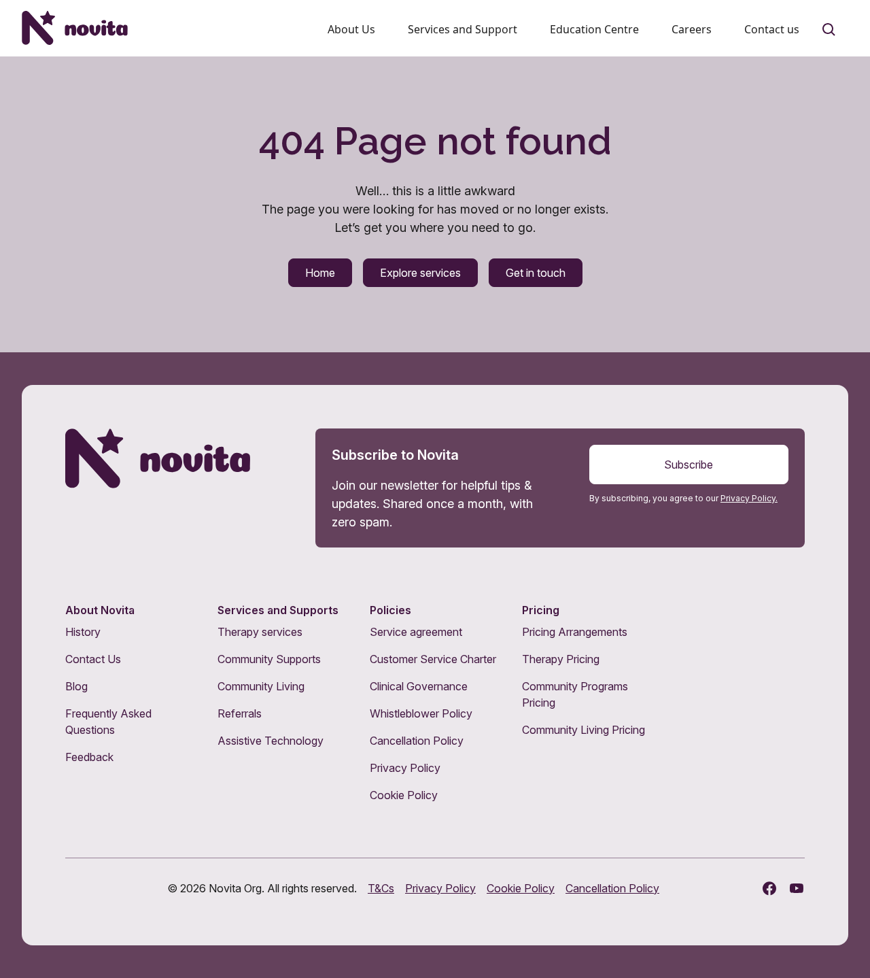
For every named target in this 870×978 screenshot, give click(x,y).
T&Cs (381, 888)
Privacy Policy (405, 768)
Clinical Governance (419, 686)
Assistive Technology (271, 740)
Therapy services (260, 632)
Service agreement (416, 632)
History (83, 632)
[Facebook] (769, 888)
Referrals (240, 713)
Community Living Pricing (583, 730)
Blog (76, 686)
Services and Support (462, 29)
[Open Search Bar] (829, 30)
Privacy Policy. (749, 498)
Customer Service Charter (433, 659)
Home (320, 273)
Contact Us (93, 659)
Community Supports (269, 659)
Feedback (89, 757)
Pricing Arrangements (574, 632)
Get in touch (536, 273)
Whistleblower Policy (421, 713)
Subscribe (688, 464)
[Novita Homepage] (75, 28)
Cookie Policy (404, 795)
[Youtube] (796, 888)
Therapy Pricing (560, 659)
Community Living (261, 686)
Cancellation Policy (417, 740)
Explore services (420, 273)
